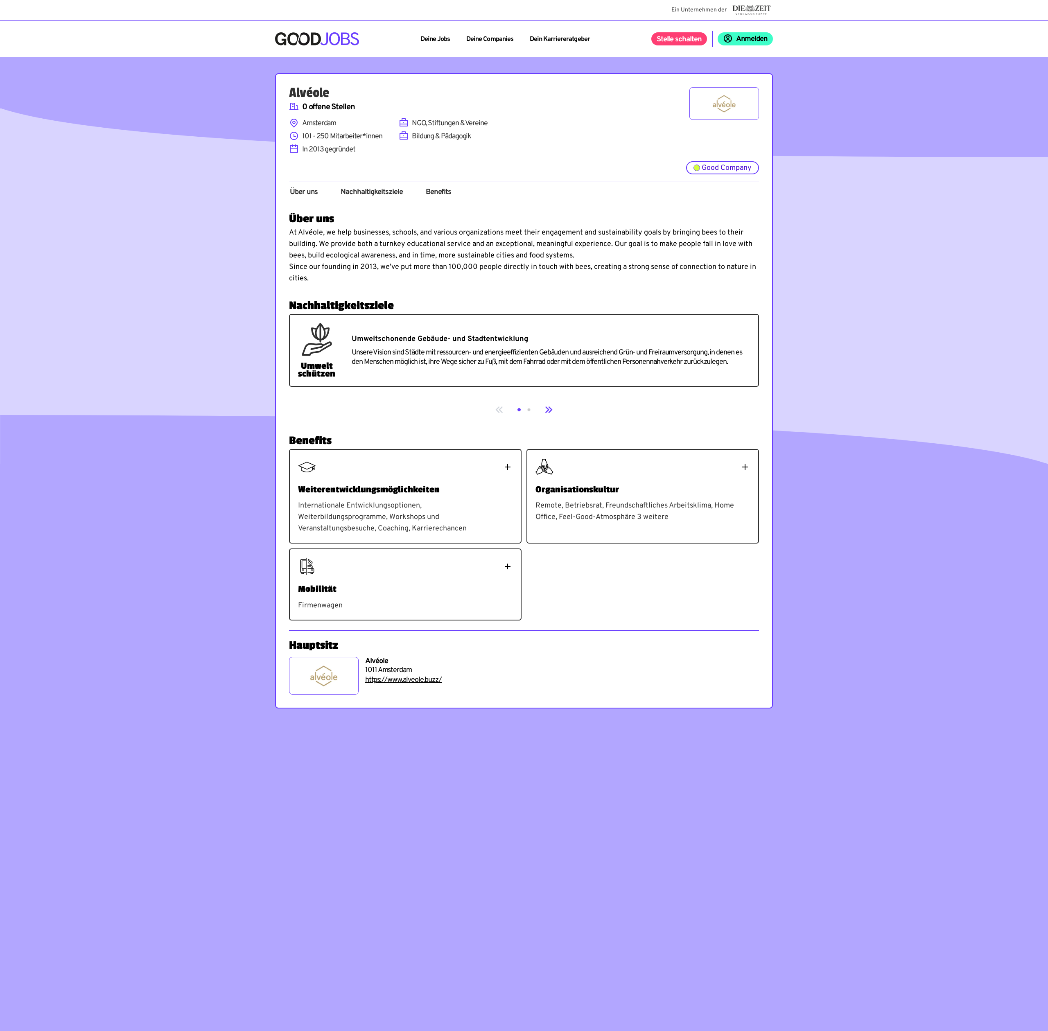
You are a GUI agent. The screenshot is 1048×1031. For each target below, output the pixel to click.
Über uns (304, 192)
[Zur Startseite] (317, 38)
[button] (519, 409)
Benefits (438, 192)
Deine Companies (489, 39)
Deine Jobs (435, 39)
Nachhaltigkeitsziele (371, 192)
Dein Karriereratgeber (560, 39)
